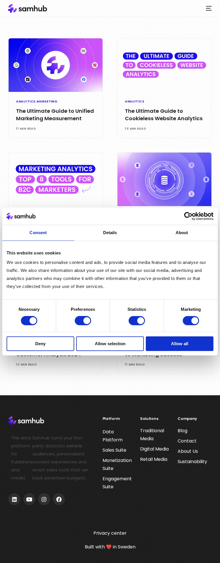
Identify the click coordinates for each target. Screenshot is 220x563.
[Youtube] (29, 499)
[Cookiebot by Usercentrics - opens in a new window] (188, 216)
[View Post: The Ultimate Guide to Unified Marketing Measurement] (56, 65)
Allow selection (110, 343)
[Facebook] (59, 499)
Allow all (179, 343)
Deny (40, 343)
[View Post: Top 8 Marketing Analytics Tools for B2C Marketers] (56, 179)
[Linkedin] (14, 499)
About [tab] (182, 232)
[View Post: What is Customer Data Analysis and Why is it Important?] (164, 179)
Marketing (47, 101)
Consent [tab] (38, 232)
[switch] (83, 320)
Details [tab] (110, 232)
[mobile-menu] (207, 8)
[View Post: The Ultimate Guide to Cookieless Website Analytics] (164, 65)
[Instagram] (44, 499)
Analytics (25, 101)
